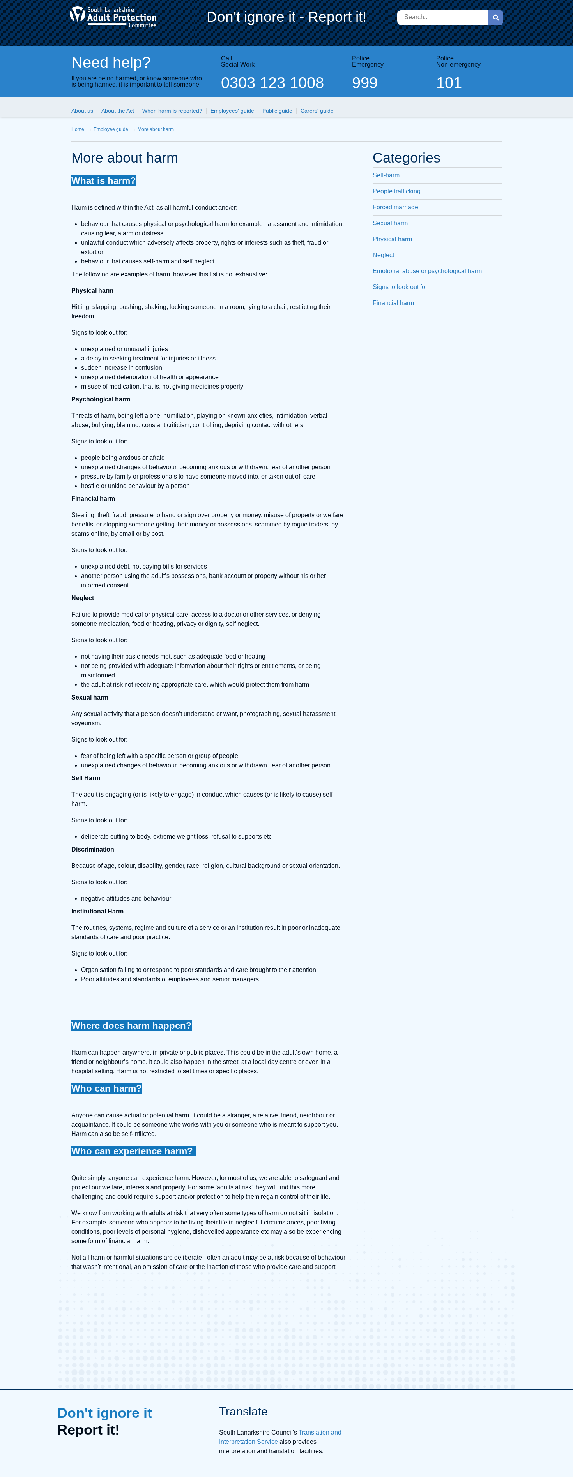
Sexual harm (390, 223)
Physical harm (392, 239)
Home (77, 129)
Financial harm (393, 303)
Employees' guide (232, 111)
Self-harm (386, 175)
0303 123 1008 (272, 82)
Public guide (277, 111)
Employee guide (111, 129)
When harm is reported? (172, 111)
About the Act (117, 111)
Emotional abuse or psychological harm (427, 271)
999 (365, 82)
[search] (495, 17)
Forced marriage (395, 207)
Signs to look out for (400, 287)
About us (82, 111)
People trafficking (397, 191)
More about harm (156, 129)
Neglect (383, 255)
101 (449, 82)
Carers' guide (317, 111)
